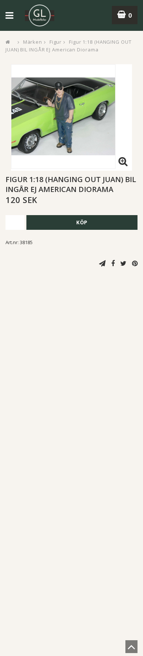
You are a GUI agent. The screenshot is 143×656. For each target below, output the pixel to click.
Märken (32, 42)
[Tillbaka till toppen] (131, 649)
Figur (56, 42)
